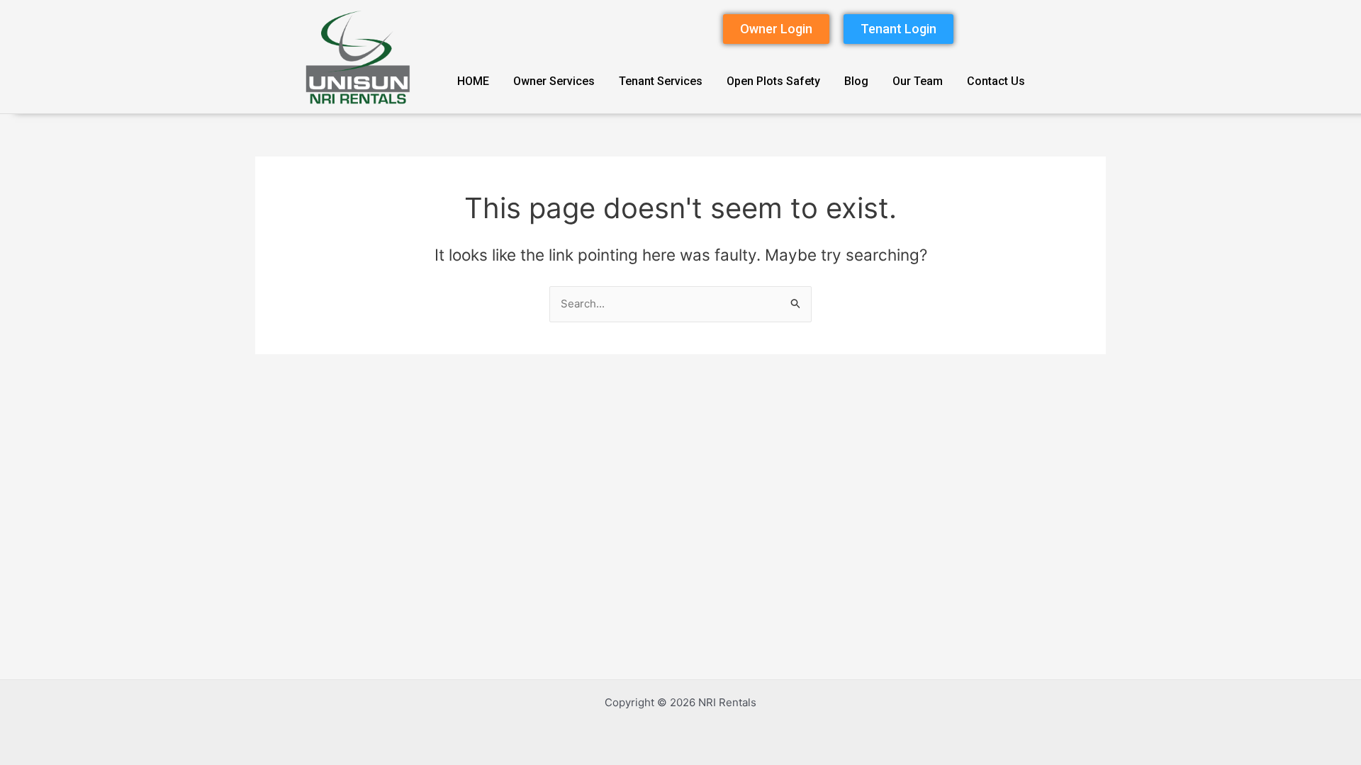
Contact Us (996, 81)
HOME (473, 81)
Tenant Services (660, 81)
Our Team (917, 81)
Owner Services (554, 81)
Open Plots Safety (773, 81)
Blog (856, 81)
